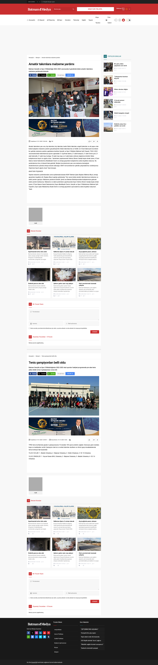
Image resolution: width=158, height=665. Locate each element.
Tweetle (43, 75)
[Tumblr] (48, 636)
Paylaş (34, 75)
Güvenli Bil (34, 662)
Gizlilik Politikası (58, 638)
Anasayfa (31, 57)
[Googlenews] (32, 636)
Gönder (53, 75)
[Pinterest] (48, 632)
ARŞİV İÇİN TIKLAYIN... (95, 9)
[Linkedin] (40, 632)
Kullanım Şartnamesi (60, 643)
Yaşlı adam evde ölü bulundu (50, 1)
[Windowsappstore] (44, 636)
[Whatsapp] (28, 636)
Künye (56, 647)
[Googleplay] (40, 636)
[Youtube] (44, 632)
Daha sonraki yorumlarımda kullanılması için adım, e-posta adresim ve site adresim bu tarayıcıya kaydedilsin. (58, 328)
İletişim (56, 652)
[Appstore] (36, 636)
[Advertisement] (79, 39)
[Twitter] (32, 632)
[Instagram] (36, 632)
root (35, 223)
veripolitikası (57, 629)
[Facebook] (28, 632)
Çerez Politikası (58, 634)
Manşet (38, 57)
